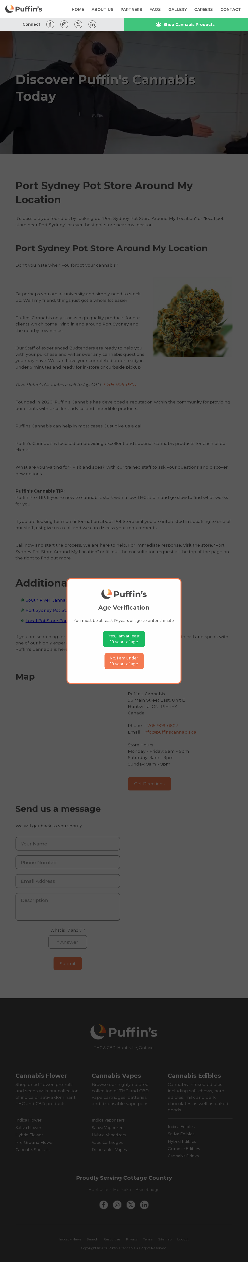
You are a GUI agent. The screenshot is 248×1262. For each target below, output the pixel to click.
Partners (131, 9)
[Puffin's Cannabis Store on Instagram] (63, 24)
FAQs (155, 9)
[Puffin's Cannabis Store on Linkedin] (91, 24)
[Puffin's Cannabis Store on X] (77, 24)
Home (78, 9)
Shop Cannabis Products (189, 24)
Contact (230, 9)
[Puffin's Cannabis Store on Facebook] (49, 24)
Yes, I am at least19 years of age (124, 639)
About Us (102, 9)
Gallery (177, 9)
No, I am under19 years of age (124, 661)
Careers (203, 9)
